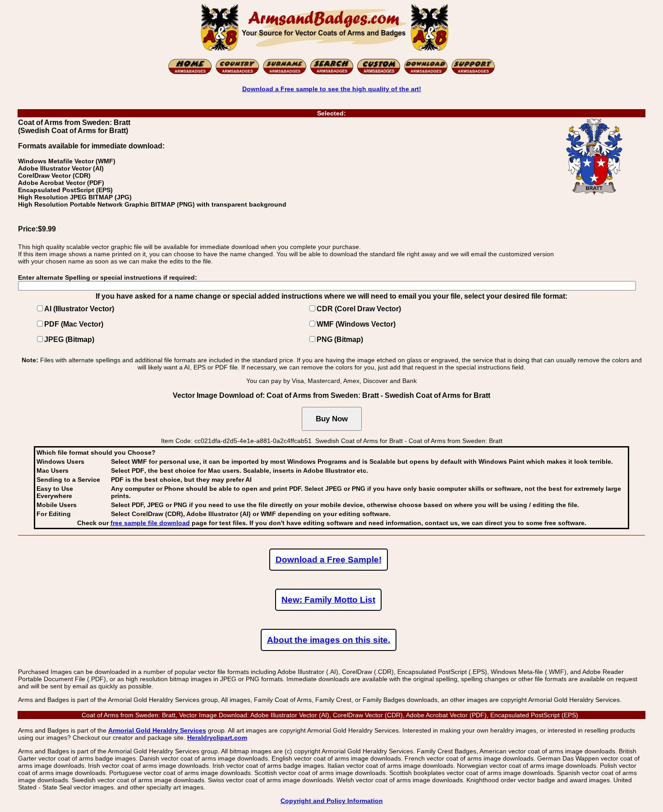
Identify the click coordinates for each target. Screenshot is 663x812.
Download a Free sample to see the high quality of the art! (331, 88)
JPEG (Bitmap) (69, 339)
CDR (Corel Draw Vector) (359, 309)
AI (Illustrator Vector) (79, 309)
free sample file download (150, 522)
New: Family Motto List (328, 599)
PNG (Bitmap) (340, 339)
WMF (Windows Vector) (356, 324)
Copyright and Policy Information (332, 800)
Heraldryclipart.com (217, 737)
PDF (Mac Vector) (73, 324)
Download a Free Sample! (329, 559)
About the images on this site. (328, 640)
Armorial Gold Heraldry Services (157, 730)
